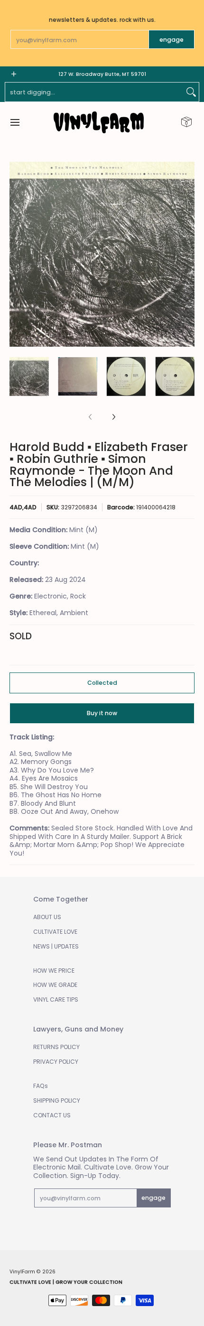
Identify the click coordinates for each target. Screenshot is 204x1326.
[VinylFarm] (99, 122)
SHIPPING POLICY (56, 1100)
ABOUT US (47, 917)
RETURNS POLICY (56, 1047)
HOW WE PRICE (53, 971)
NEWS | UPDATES (56, 946)
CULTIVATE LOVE (55, 932)
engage (171, 40)
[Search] (191, 92)
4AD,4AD (23, 507)
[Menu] (14, 122)
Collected (102, 683)
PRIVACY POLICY (55, 1062)
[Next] (187, 254)
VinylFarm (22, 1271)
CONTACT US (52, 1115)
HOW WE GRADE (55, 985)
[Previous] (16, 254)
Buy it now (102, 713)
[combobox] (94, 92)
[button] (186, 122)
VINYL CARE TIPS (55, 999)
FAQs (40, 1086)
